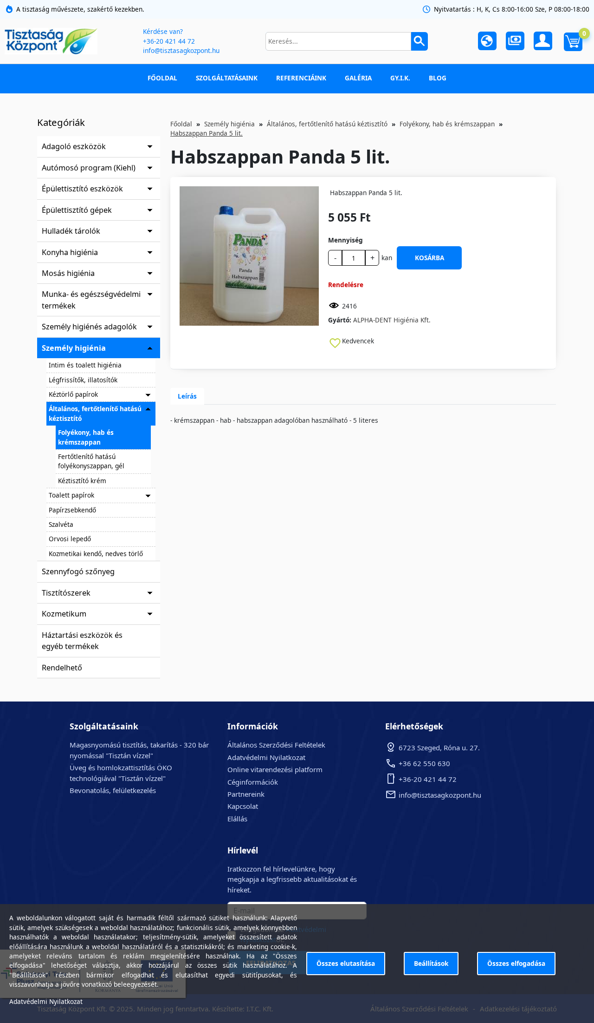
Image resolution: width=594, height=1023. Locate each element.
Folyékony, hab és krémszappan (86, 437)
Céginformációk (252, 782)
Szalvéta (61, 524)
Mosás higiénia (68, 273)
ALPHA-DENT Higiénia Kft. (392, 319)
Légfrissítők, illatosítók (83, 379)
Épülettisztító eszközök (82, 189)
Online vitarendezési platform (275, 769)
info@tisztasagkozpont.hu (181, 50)
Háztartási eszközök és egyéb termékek (82, 640)
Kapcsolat (242, 806)
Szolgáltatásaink (227, 77)
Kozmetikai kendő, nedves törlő (96, 553)
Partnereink (246, 794)
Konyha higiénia (70, 252)
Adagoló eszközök (74, 146)
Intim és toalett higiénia (85, 365)
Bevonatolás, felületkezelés (113, 790)
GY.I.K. (400, 77)
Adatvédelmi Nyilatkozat (266, 757)
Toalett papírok (71, 495)
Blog (437, 77)
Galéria (358, 77)
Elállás (237, 818)
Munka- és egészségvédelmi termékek (91, 299)
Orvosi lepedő (70, 538)
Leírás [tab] (187, 396)
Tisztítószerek (66, 593)
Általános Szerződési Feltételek (276, 744)
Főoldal (162, 77)
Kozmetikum (64, 614)
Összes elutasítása (345, 963)
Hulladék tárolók (71, 231)
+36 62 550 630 (424, 763)
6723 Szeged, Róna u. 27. (439, 747)
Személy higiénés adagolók (89, 326)
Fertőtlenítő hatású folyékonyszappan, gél (91, 461)
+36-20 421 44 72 (169, 41)
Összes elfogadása (516, 963)
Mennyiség (345, 240)
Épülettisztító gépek (77, 210)
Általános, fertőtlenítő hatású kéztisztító (95, 413)
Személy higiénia (74, 348)
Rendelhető (62, 667)
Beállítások (431, 963)
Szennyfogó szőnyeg (78, 571)
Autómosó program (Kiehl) (89, 168)
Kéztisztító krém (82, 480)
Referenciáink (301, 77)
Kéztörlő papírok (73, 394)
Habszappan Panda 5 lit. (206, 133)
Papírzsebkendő (72, 509)
